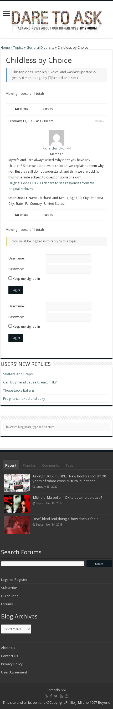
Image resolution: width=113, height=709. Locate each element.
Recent (10, 465)
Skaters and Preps (18, 374)
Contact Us (9, 655)
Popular (29, 465)
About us (8, 647)
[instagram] (66, 696)
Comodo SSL (56, 689)
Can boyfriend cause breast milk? (29, 382)
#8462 (100, 121)
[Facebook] (51, 696)
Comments (50, 465)
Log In (16, 290)
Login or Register (14, 579)
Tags (69, 465)
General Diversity (40, 47)
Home (5, 47)
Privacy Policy (12, 664)
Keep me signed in (26, 278)
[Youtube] (61, 696)
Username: (16, 258)
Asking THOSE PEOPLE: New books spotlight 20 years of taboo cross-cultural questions (69, 478)
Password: (16, 269)
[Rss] (46, 696)
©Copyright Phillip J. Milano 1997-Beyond (78, 702)
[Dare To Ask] (56, 18)
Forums (7, 604)
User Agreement (14, 672)
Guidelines (9, 595)
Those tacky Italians (19, 390)
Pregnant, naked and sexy (24, 398)
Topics (18, 47)
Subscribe (9, 587)
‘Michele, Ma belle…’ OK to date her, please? (67, 497)
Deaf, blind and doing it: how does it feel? (65, 518)
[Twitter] (56, 696)
